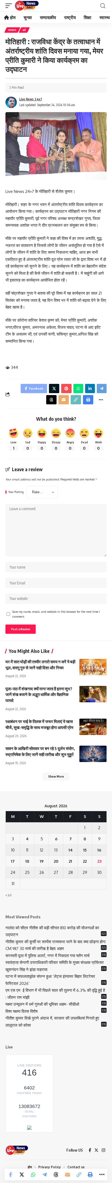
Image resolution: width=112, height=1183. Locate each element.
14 (71, 850)
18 (27, 861)
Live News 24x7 (30, 99)
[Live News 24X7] (27, 5)
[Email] (67, 1174)
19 (41, 861)
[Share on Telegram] (44, 1174)
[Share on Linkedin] (90, 388)
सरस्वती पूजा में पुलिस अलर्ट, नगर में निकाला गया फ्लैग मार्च (47, 955)
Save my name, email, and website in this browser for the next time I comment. (56, 614)
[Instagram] (103, 1150)
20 (56, 861)
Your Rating (16, 492)
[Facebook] (89, 1150)
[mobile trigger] (10, 5)
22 (85, 861)
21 (70, 861)
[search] (103, 6)
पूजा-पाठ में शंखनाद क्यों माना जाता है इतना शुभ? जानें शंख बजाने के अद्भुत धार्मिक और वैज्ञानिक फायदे (38, 694)
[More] (101, 1174)
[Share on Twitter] (21, 1174)
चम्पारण (12, 30)
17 (13, 861)
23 (99, 861)
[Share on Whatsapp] (33, 1174)
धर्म (24, 30)
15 (85, 850)
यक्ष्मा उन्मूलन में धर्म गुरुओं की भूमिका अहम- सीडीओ (42, 1004)
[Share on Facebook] (10, 1174)
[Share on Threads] (56, 1174)
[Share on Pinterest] (66, 388)
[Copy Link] (79, 1174)
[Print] (90, 1174)
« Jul (8, 895)
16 (99, 850)
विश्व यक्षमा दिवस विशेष (21, 1011)
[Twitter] (96, 1150)
